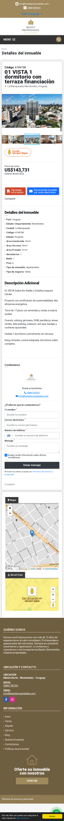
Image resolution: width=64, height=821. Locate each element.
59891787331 (34, 7)
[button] (59, 91)
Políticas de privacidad (17, 749)
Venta (8, 721)
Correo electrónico (15, 420)
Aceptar (52, 816)
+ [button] (10, 508)
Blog (7, 735)
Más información (23, 818)
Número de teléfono (15, 430)
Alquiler (9, 725)
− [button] (10, 513)
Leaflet (32, 568)
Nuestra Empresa (14, 739)
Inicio (4, 49)
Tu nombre (11, 409)
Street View (19, 152)
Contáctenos (12, 744)
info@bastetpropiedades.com (33, 396)
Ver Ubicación (30, 598)
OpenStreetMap (51, 568)
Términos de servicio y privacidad (17, 799)
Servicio (9, 730)
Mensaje (10, 440)
